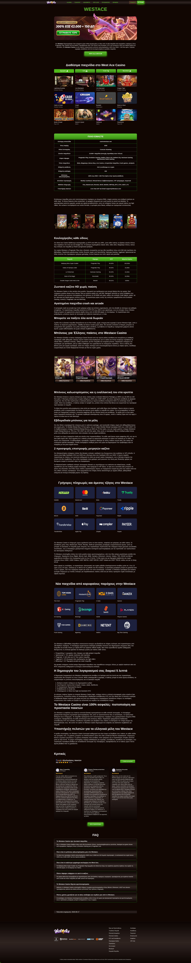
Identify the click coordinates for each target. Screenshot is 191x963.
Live (84, 70)
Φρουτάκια (126, 70)
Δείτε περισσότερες (95, 824)
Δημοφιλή (63, 70)
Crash (105, 70)
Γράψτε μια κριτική (128, 761)
